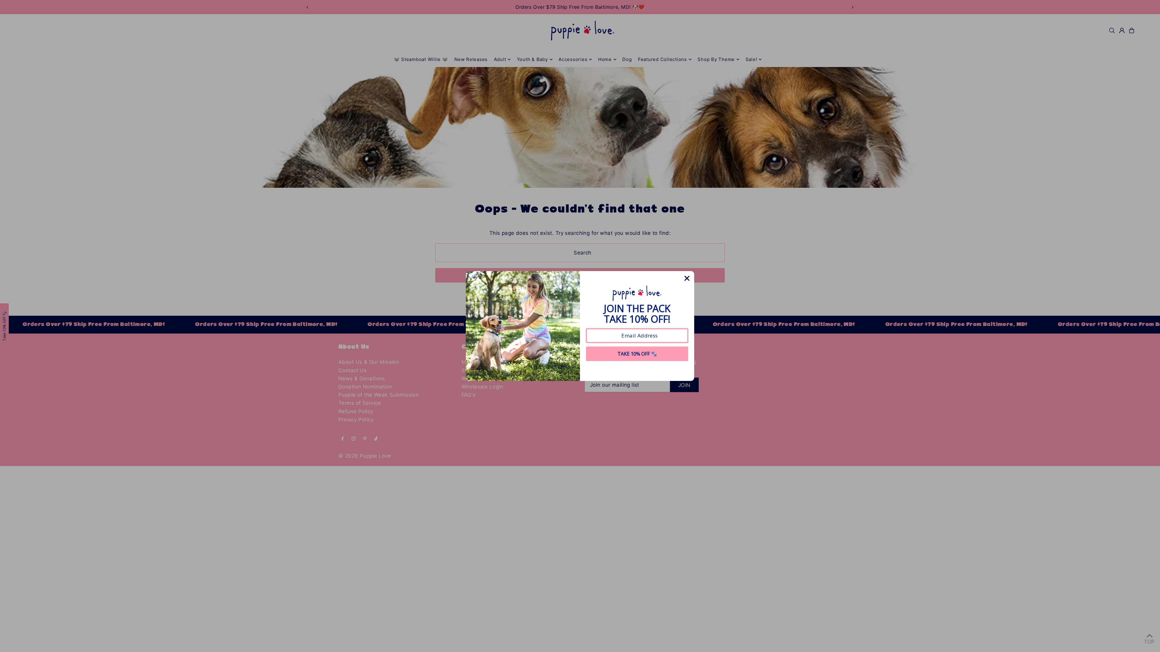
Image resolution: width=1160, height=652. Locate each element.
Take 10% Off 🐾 (637, 353)
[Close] (687, 278)
